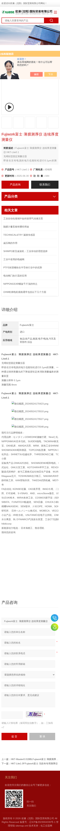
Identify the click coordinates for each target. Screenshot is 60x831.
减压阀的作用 (10, 243)
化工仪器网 (46, 825)
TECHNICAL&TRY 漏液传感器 (19, 235)
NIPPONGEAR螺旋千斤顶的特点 (20, 283)
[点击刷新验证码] (34, 714)
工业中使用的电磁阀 (13, 259)
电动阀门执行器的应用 (15, 275)
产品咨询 (15, 184)
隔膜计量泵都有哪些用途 (16, 226)
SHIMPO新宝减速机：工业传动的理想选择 (25, 251)
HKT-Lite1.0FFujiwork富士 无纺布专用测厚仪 (34, 763)
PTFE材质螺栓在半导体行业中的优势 (22, 267)
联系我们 (45, 184)
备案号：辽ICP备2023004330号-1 (38, 822)
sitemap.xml (22, 825)
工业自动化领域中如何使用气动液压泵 (23, 218)
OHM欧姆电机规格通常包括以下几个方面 (24, 292)
